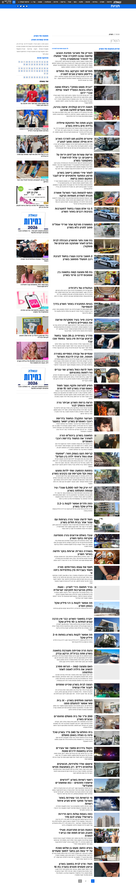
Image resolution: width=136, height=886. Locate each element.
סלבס (81, 2)
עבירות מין (19, 44)
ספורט (102, 2)
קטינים (38, 51)
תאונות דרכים (28, 44)
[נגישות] (3, 2)
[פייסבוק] (17, 6)
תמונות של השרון (41, 36)
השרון (111, 34)
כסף (75, 2)
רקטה (35, 49)
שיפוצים (45, 46)
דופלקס (40, 46)
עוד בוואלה (44, 81)
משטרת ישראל (43, 49)
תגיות (118, 34)
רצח (27, 46)
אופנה (40, 2)
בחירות (95, 2)
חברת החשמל (20, 49)
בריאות (63, 2)
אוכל (69, 2)
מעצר (18, 51)
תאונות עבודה (31, 51)
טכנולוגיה (48, 2)
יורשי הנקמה (44, 51)
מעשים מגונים (21, 46)
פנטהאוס (35, 46)
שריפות (29, 49)
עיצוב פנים (45, 44)
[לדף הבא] (80, 881)
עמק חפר (45, 54)
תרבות (88, 2)
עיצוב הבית (37, 44)
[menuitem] (108, 2)
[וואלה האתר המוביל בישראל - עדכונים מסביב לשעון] (117, 2)
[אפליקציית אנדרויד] (26, 6)
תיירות (56, 2)
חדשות (109, 2)
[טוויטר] (20, 6)
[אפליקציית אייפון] (23, 6)
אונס (30, 46)
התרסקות (23, 51)
